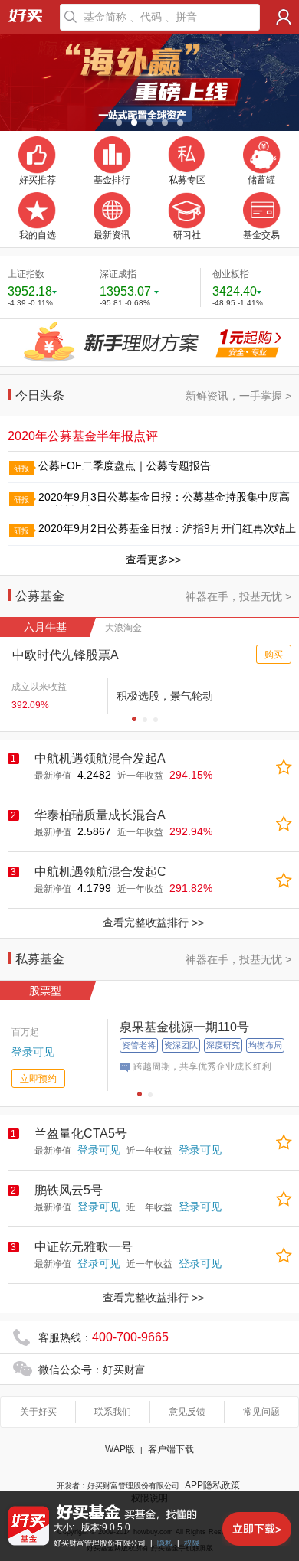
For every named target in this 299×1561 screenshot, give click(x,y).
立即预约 (38, 1078)
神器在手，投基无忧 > (238, 596)
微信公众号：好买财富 (92, 1369)
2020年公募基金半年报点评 (83, 436)
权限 (191, 1543)
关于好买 (38, 1411)
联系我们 (112, 1411)
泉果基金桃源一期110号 (184, 1027)
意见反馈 (187, 1411)
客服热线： (103, 1337)
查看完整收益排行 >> (153, 922)
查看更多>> (153, 560)
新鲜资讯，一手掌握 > (238, 396)
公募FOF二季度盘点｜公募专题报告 (124, 465)
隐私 (164, 1543)
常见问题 (261, 1411)
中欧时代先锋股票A (65, 654)
